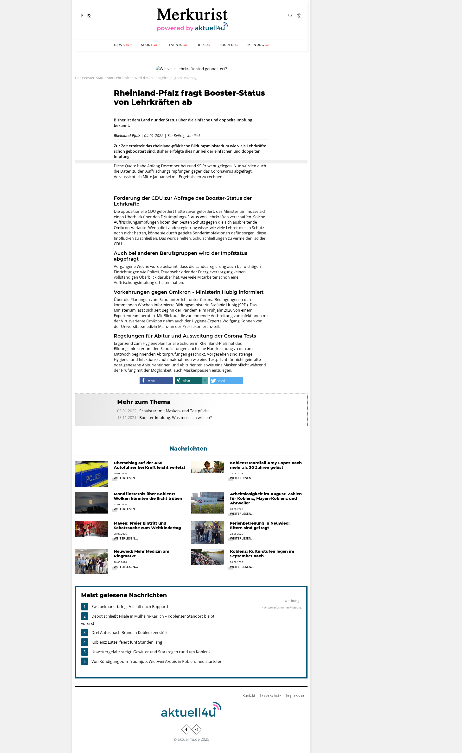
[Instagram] (89, 15)
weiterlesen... (126, 478)
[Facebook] (82, 15)
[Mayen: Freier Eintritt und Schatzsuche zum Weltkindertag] (91, 528)
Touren (228, 45)
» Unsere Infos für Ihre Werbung (282, 607)
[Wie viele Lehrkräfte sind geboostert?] (191, 68)
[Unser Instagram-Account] (196, 729)
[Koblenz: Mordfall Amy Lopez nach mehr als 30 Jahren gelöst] (207, 466)
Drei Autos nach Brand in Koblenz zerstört (129, 632)
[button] (156, 380)
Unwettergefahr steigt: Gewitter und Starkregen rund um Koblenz (150, 651)
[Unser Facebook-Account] (186, 729)
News (121, 45)
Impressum (295, 695)
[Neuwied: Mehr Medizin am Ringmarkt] (91, 561)
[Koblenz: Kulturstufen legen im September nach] (207, 556)
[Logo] (192, 19)
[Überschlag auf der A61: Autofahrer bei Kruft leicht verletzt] (91, 473)
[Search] (290, 15)
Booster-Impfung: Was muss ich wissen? (175, 417)
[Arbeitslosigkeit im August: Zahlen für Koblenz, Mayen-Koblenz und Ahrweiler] (207, 502)
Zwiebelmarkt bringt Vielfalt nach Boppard (129, 606)
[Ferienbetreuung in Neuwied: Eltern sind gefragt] (207, 532)
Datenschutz (270, 695)
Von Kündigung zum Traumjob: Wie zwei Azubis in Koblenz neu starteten (156, 661)
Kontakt (249, 695)
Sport (149, 45)
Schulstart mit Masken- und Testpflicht (174, 411)
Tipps (203, 45)
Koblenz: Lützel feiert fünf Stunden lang (126, 642)
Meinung (258, 45)
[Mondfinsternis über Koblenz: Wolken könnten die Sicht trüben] (91, 502)
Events (178, 45)
